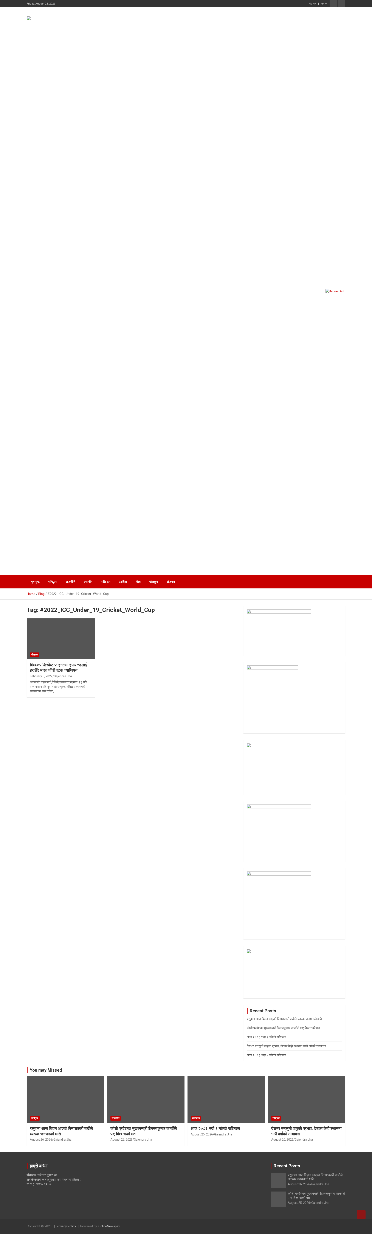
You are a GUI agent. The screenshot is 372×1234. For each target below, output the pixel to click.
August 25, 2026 (121, 1139)
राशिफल (105, 582)
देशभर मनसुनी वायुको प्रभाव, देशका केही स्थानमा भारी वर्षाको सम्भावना (286, 1046)
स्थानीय (88, 582)
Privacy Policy (66, 1226)
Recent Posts (287, 1165)
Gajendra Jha (63, 676)
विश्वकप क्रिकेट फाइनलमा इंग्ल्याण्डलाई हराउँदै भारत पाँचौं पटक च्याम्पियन (58, 667)
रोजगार (171, 582)
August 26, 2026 (41, 1139)
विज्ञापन (312, 3)
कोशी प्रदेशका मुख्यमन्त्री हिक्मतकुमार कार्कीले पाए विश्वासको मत (283, 1028)
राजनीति (70, 582)
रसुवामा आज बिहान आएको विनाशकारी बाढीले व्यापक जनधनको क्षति (284, 1019)
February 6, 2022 (41, 676)
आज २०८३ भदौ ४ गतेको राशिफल (266, 1055)
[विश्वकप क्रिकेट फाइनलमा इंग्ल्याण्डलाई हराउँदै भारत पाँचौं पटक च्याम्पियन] (60, 638)
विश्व (138, 582)
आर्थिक (123, 582)
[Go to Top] (361, 1214)
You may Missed (46, 1070)
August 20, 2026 (282, 1139)
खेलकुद (153, 582)
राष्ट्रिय (52, 582)
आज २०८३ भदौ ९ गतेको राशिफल (266, 1037)
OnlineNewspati (109, 1226)
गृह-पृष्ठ (35, 582)
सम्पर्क (324, 3)
